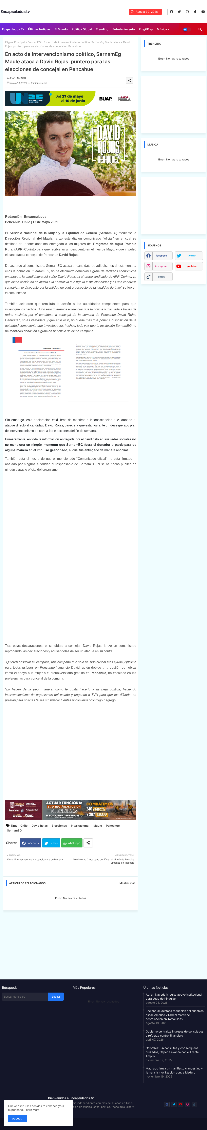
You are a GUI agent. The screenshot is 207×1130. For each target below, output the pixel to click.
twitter (192, 255)
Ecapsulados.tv (13, 29)
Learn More (31, 1109)
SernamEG (34, 42)
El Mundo (61, 29)
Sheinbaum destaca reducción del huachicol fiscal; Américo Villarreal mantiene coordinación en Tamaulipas (175, 1015)
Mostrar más (127, 883)
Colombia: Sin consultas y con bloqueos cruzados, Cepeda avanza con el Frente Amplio (172, 1052)
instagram (161, 266)
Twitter (53, 843)
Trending (102, 29)
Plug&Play (146, 29)
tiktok (161, 276)
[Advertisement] (72, 943)
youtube (191, 266)
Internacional (80, 825)
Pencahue (113, 825)
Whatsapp (74, 843)
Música (162, 29)
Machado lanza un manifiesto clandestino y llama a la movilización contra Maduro (174, 1070)
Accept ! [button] (17, 1118)
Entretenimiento (123, 29)
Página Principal (15, 42)
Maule (97, 825)
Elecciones (59, 825)
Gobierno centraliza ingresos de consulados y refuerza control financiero (174, 1033)
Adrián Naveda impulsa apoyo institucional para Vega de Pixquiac (174, 996)
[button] (200, 29)
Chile (23, 825)
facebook (161, 255)
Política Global (82, 29)
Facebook (33, 843)
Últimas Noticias (39, 29)
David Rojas (40, 825)
